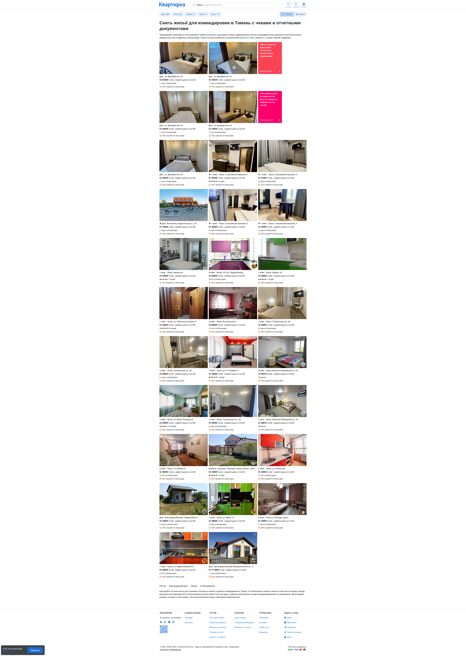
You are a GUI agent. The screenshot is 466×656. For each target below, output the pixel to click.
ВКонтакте (291, 622)
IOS (161, 622)
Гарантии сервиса (218, 622)
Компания (263, 617)
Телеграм (291, 627)
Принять (35, 650)
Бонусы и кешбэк (217, 637)
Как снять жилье (217, 617)
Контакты (189, 622)
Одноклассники (294, 632)
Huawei (169, 622)
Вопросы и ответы (218, 627)
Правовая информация (170, 649)
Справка (188, 617)
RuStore (173, 622)
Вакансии (263, 632)
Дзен (289, 637)
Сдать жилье (240, 617)
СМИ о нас (264, 627)
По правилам (9, 650)
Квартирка (173, 5)
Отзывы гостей (216, 632)
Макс (289, 617)
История (263, 622)
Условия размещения (244, 622)
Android (165, 622)
